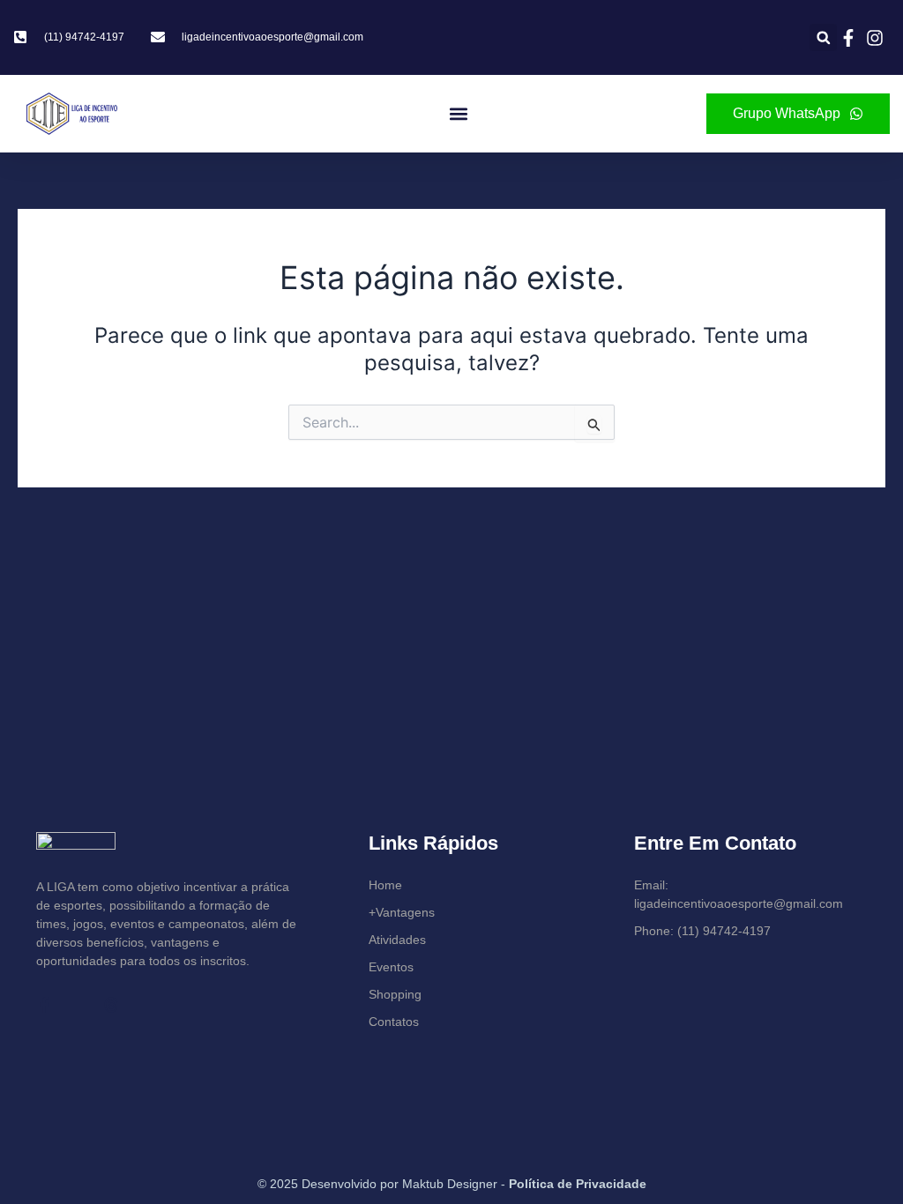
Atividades (397, 940)
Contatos (394, 1021)
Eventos (391, 967)
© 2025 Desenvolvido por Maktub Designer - (451, 1184)
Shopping (395, 994)
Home (385, 885)
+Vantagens (402, 912)
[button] (823, 37)
